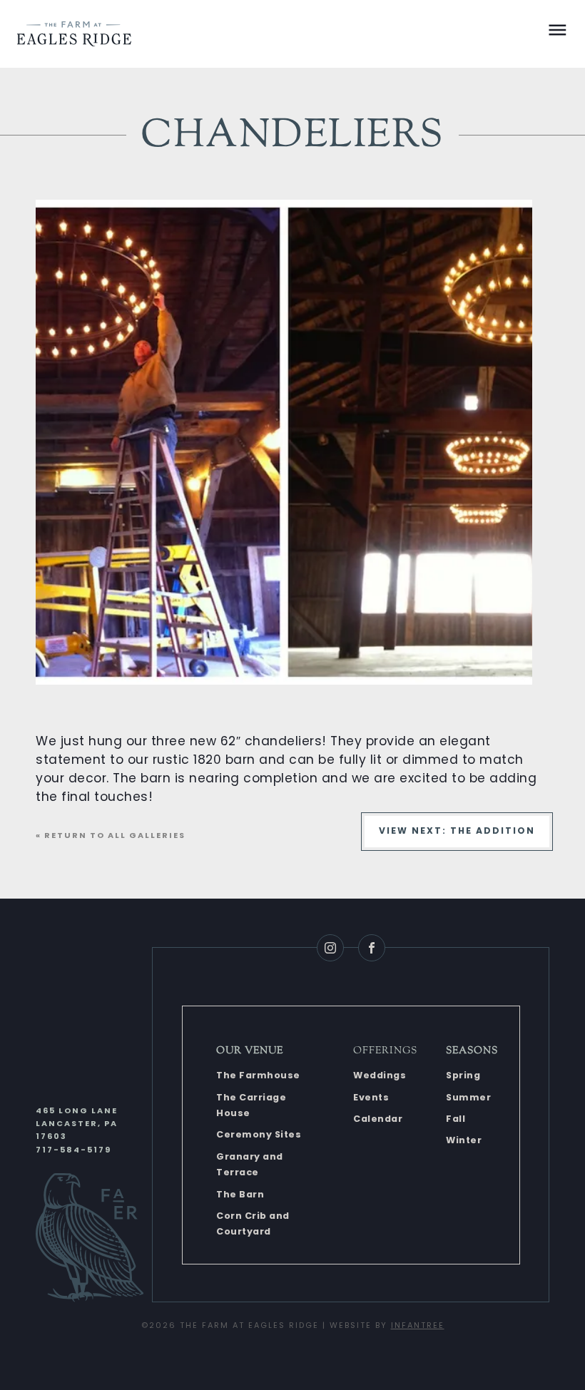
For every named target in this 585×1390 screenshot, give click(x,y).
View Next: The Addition (457, 830)
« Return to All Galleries (110, 835)
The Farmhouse (258, 1075)
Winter (464, 1140)
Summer (468, 1097)
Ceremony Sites (258, 1134)
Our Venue (249, 1051)
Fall (455, 1119)
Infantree (417, 1325)
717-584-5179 (73, 1149)
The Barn (240, 1194)
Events (371, 1097)
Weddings (379, 1075)
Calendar (377, 1119)
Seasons (472, 1051)
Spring (463, 1075)
